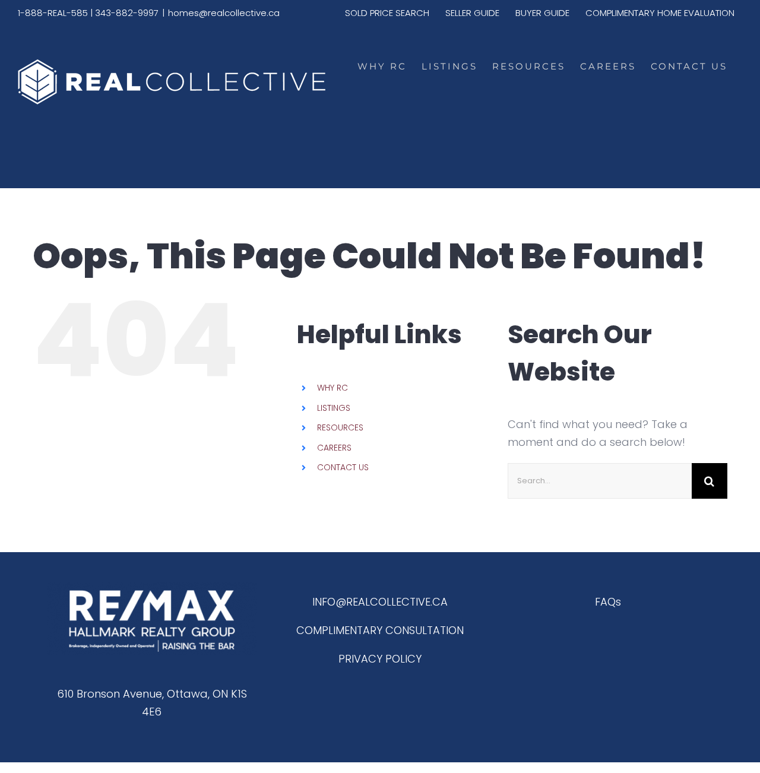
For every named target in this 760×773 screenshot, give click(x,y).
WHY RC (332, 388)
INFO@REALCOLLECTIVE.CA (380, 601)
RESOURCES (340, 427)
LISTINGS (333, 408)
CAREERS (334, 448)
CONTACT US (343, 467)
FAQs (608, 601)
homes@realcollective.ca (224, 13)
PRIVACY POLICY (380, 658)
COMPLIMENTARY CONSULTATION (380, 630)
